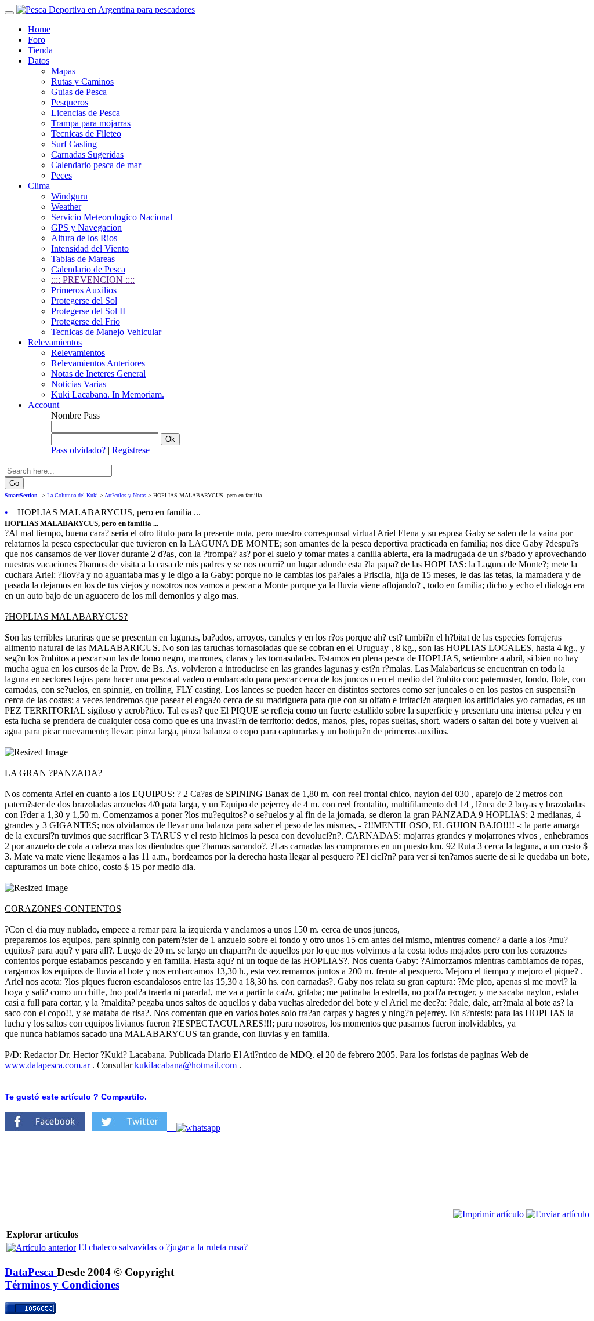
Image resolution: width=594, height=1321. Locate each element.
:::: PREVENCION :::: (93, 280)
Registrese (131, 450)
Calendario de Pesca (88, 269)
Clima (39, 186)
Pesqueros (69, 102)
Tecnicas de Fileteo (86, 134)
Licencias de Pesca (85, 113)
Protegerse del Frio (85, 321)
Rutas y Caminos (82, 81)
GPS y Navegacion (86, 227)
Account (43, 405)
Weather (66, 207)
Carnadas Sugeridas (87, 154)
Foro (36, 40)
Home (39, 29)
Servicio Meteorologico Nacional (111, 217)
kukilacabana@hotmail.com (186, 1065)
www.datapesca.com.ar (47, 1065)
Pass (92, 415)
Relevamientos (55, 342)
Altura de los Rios (84, 238)
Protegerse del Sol (84, 300)
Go (14, 483)
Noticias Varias (78, 384)
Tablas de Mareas (83, 259)
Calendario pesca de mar (96, 165)
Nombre (66, 415)
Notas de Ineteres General (98, 374)
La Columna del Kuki (72, 495)
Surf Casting (74, 144)
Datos (38, 60)
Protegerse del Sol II (88, 311)
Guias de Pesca (79, 92)
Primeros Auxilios (84, 290)
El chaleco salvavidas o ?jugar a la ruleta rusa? (163, 1247)
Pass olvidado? (78, 450)
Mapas (63, 71)
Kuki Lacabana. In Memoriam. (107, 394)
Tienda (40, 50)
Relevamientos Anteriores (98, 363)
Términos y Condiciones (62, 1285)
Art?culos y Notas (125, 495)
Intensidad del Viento (90, 248)
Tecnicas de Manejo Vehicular (106, 332)
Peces (61, 175)
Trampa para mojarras (91, 123)
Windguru (69, 196)
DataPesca (31, 1272)
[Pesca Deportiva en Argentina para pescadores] (105, 9)
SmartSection (21, 495)
